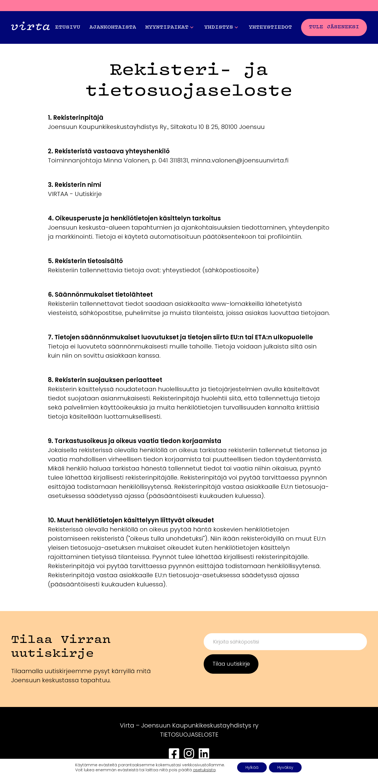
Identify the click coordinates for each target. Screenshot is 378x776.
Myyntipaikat (166, 27)
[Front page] (30, 27)
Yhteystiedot (270, 27)
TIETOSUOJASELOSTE (189, 734)
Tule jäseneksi (334, 27)
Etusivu (67, 27)
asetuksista (204, 769)
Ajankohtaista (112, 27)
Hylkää (251, 767)
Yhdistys (218, 27)
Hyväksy (285, 767)
